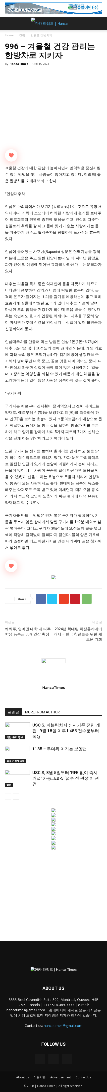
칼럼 (22, 35)
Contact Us (83, 1077)
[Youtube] (67, 1059)
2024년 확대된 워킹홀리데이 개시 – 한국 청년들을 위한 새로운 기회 (78, 634)
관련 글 (13, 712)
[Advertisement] (53, 893)
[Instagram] (53, 1059)
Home (9, 35)
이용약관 (40, 1077)
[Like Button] (11, 155)
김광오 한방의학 (41, 35)
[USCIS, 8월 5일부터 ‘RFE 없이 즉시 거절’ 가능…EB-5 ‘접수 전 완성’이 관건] (17, 778)
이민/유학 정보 (14, 737)
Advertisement (60, 1077)
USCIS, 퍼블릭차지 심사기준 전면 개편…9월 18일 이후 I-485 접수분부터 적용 (66, 731)
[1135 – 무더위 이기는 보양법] (17, 754)
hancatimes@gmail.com (63, 1025)
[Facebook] (40, 1059)
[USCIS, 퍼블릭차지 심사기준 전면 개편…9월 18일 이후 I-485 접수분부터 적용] (17, 730)
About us (22, 1077)
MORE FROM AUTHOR (42, 712)
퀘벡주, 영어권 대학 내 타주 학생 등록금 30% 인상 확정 (28, 631)
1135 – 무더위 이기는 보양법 (59, 748)
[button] (100, 23)
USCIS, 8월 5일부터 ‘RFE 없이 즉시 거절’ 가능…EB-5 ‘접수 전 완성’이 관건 (65, 778)
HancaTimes (18, 64)
